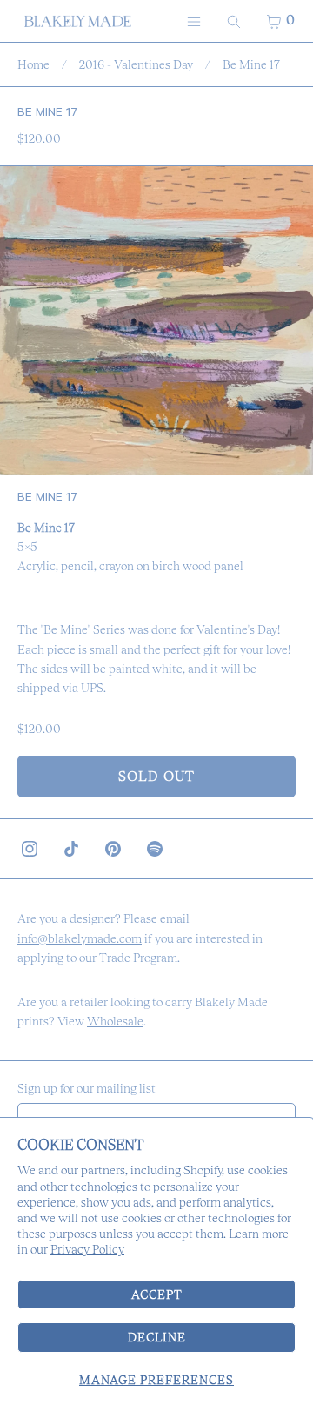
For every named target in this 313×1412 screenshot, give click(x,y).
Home (33, 64)
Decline (157, 1337)
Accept (157, 1294)
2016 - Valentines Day (136, 64)
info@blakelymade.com (79, 938)
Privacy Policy (87, 1249)
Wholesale (115, 1021)
